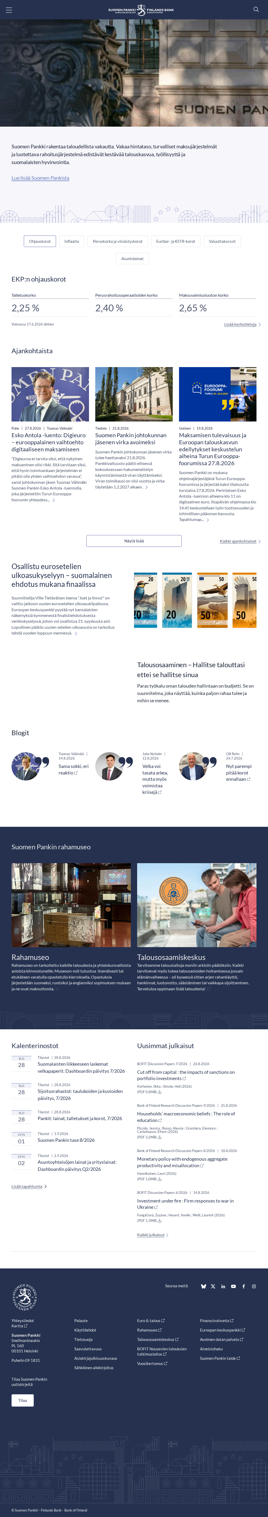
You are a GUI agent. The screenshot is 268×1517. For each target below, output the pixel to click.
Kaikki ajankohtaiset (238, 540)
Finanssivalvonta (214, 1320)
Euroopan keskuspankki (220, 1330)
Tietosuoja (83, 1339)
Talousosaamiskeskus (155, 1339)
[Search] (254, 9)
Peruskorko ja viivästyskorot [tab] (118, 241)
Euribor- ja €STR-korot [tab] (175, 241)
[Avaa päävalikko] (13, 10)
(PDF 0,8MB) (147, 1092)
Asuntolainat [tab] (132, 258)
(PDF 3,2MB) (147, 1137)
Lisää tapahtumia (27, 1186)
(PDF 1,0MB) (147, 1179)
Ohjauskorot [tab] (40, 241)
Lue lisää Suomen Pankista (40, 178)
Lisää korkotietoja (240, 324)
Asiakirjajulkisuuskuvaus (95, 1358)
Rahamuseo (147, 1330)
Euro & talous (148, 1320)
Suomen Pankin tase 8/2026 (66, 1140)
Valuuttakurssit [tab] (222, 241)
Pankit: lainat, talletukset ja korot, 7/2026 (80, 1118)
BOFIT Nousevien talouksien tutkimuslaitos (162, 1351)
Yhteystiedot (23, 1320)
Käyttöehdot (85, 1330)
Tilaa (22, 1400)
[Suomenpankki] (141, 10)
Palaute (81, 1320)
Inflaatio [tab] (71, 241)
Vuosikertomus (150, 1363)
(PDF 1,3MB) (147, 1220)
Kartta (17, 1325)
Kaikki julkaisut (151, 1234)
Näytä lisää (134, 540)
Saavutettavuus (88, 1348)
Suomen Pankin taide (218, 1358)
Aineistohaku (211, 1348)
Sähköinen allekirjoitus (94, 1367)
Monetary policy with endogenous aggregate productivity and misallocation (182, 1162)
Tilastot (43, 1057)
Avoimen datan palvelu (219, 1339)
